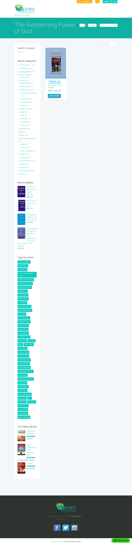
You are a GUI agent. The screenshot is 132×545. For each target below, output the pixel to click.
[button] (120, 540)
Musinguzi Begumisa (24, 394)
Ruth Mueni (31, 402)
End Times (24, 157)
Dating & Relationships (29, 93)
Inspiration (24, 102)
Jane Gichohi (22, 341)
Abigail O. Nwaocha (24, 262)
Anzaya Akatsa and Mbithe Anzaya (26, 275)
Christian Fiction (25, 86)
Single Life (23, 167)
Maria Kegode (22, 383)
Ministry (22, 135)
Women (22, 174)
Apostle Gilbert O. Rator (25, 283)
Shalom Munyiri (23, 405)
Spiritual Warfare (25, 171)
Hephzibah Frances (24, 337)
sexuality (22, 164)
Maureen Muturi (23, 386)
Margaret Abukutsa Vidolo (26, 379)
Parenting (24, 122)
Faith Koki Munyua (24, 318)
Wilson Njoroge (23, 413)
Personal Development (27, 139)
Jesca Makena (22, 348)
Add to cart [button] (54, 96)
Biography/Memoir (26, 72)
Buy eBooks (92, 25)
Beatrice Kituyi (23, 291)
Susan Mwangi (23, 409)
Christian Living (24, 90)
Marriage (24, 119)
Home (82, 25)
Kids (22, 115)
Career (23, 144)
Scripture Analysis (25, 161)
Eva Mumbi (22, 314)
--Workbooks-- (24, 68)
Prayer (23, 105)
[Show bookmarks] (97, 1)
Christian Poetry (25, 109)
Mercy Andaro (22, 390)
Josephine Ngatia (23, 356)
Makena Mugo (23, 375)
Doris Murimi (22, 302)
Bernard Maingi (23, 295)
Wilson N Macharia (24, 417)
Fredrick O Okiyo (23, 325)
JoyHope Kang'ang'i (24, 360)
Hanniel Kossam (23, 333)
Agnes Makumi (23, 266)
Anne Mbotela (22, 269)
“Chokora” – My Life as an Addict (54, 82)
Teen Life (24, 125)
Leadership (23, 129)
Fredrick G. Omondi (24, 321)
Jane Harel (31, 341)
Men (20, 132)
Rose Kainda (22, 402)
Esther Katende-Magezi (25, 310)
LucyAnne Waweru (24, 363)
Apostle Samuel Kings (25, 287)
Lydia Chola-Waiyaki (24, 367)
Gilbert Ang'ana (23, 329)
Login (114, 1)
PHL (29, 398)
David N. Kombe (23, 299)
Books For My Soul (57, 541)
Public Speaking (26, 151)
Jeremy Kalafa (29, 344)
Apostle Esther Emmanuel (26, 279)
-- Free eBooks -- (25, 65)
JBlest (20, 344)
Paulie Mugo (22, 398)
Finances (24, 148)
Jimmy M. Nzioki (23, 352)
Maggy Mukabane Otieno (25, 371)
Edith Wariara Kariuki (24, 306)
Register (107, 1)
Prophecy (22, 154)
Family (21, 112)
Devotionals (25, 99)
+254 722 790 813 (76, 516)
